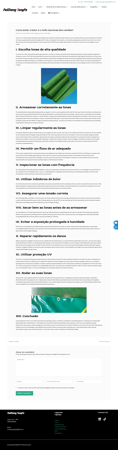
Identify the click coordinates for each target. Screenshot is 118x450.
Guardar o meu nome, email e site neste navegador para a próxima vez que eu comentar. (46, 388)
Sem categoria (36, 33)
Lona (40, 7)
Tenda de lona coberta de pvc (56, 7)
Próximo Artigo (105, 341)
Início (33, 7)
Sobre (43, 13)
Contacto (35, 13)
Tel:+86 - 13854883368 (85, 2)
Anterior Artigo (13, 341)
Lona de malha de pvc (78, 7)
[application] (42, 7)
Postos (104, 7)
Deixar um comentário (23, 33)
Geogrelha (93, 7)
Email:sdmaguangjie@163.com (106, 2)
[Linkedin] (99, 419)
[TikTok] (104, 419)
